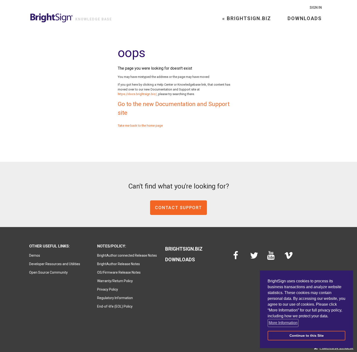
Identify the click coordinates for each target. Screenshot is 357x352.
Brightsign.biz (184, 249)
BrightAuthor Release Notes (118, 264)
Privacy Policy (107, 289)
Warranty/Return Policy (115, 281)
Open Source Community (48, 272)
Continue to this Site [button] (306, 335)
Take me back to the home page (140, 125)
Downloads (305, 18)
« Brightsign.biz (246, 18)
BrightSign (51, 17)
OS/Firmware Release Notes (119, 272)
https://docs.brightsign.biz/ (137, 94)
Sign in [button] (316, 7)
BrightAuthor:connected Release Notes (127, 255)
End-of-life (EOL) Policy (115, 306)
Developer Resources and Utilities (54, 264)
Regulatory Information (115, 298)
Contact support (178, 207)
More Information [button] (283, 323)
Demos (34, 255)
